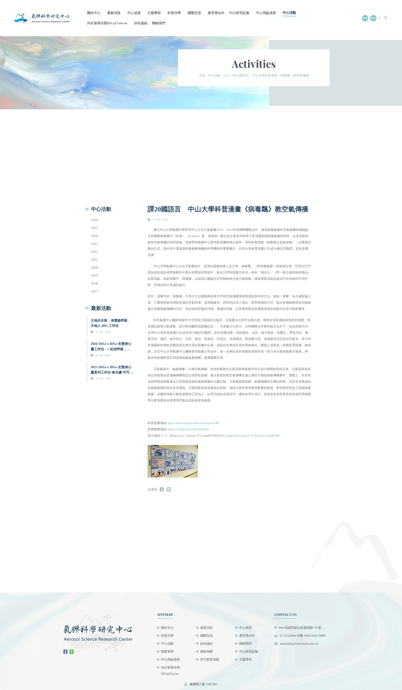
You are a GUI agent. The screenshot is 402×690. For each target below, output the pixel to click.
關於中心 (93, 13)
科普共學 (174, 13)
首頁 (202, 75)
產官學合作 (216, 13)
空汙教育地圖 (209, 659)
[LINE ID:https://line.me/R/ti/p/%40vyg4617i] (73, 652)
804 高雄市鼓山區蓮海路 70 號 (300, 627)
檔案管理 (167, 651)
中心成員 (134, 13)
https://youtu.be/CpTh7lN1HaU (188, 429)
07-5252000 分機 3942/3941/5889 (303, 635)
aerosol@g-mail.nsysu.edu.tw (299, 643)
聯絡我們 (158, 23)
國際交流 (194, 13)
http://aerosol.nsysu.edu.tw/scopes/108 (193, 423)
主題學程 (154, 13)
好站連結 (140, 23)
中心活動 (289, 12)
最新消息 (114, 13)
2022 (226, 75)
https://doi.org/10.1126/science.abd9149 (253, 435)
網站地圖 (206, 651)
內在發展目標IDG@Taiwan (107, 23)
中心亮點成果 (266, 13)
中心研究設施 (239, 13)
